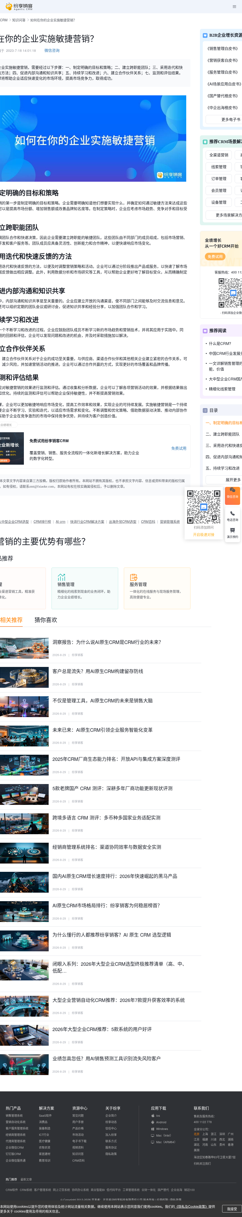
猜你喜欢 (46, 619)
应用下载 (158, 1108)
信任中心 (111, 1128)
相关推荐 (11, 619)
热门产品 (13, 1108)
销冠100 (189, 1190)
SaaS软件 (45, 1115)
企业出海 (176, 1190)
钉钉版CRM (13, 1154)
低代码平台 (114, 1190)
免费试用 (178, 448)
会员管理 (218, 190)
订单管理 (218, 178)
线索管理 (218, 166)
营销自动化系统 (16, 1122)
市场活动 (78, 1135)
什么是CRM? (220, 343)
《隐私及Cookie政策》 (191, 1206)
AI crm (60, 521)
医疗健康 (44, 1141)
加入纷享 (111, 1135)
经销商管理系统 (16, 1135)
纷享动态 (111, 1122)
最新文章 (26, 1179)
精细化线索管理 (222, 389)
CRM (4, 20)
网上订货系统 (61, 1190)
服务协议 (111, 1147)
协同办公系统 (80, 1190)
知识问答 (19, 20)
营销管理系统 (170, 521)
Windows (162, 1129)
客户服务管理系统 (17, 1128)
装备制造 (44, 1128)
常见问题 (78, 1115)
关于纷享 (113, 1108)
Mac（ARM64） (166, 1142)
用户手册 (78, 1122)
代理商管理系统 (16, 1141)
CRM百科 (148, 521)
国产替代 (163, 1190)
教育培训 (44, 1160)
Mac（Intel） (164, 1135)
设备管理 (218, 202)
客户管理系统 (42, 1190)
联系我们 (201, 1108)
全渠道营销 (218, 155)
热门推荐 (11, 1179)
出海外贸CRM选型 (122, 521)
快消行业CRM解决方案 (87, 521)
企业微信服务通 (16, 1160)
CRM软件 (12, 1190)
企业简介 (111, 1115)
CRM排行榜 (42, 521)
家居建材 (44, 1154)
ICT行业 (44, 1135)
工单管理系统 (131, 1190)
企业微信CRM (15, 1147)
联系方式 (111, 1141)
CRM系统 (26, 1190)
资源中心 (79, 1108)
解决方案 (46, 1108)
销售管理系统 (14, 1115)
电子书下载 (79, 1141)
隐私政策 (111, 1154)
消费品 (43, 1122)
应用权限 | (163, 1200)
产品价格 (78, 1128)
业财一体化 (149, 1190)
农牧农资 (44, 1147)
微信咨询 (52, 50)
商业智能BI (98, 1190)
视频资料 (78, 1147)
